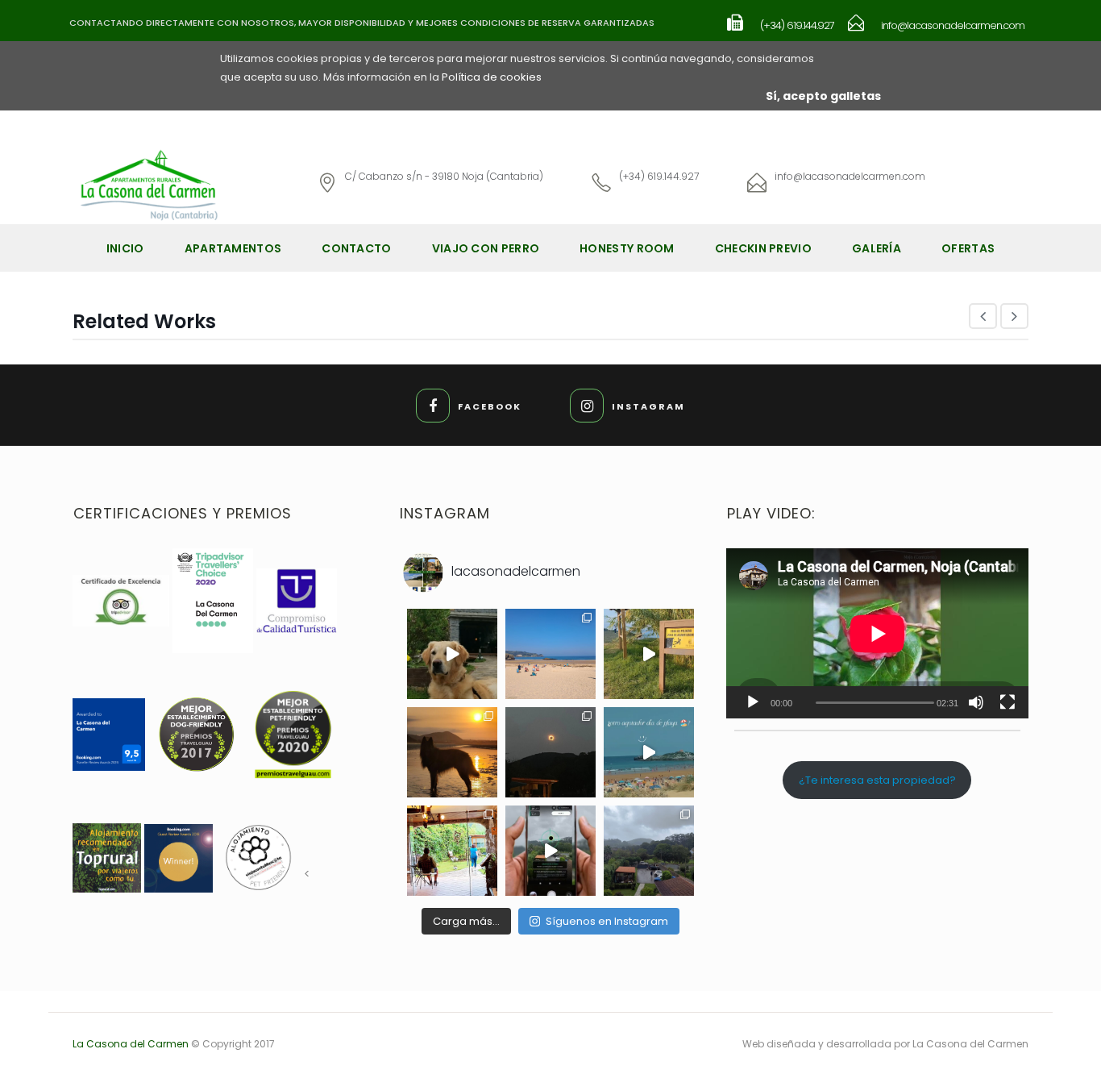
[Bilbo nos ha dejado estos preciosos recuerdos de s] (452, 654)
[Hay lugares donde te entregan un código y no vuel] (452, 851)
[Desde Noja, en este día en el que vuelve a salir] (550, 654)
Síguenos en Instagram (607, 921)
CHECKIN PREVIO (763, 248)
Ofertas (968, 248)
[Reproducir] (753, 702)
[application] (877, 633)
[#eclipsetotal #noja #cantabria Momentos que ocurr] (550, 752)
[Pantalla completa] (1007, 702)
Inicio (125, 248)
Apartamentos (233, 248)
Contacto (356, 248)
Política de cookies (492, 77)
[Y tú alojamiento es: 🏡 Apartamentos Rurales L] (649, 654)
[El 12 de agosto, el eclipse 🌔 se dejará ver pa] (550, 851)
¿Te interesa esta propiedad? (877, 780)
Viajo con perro (486, 248)
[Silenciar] (976, 702)
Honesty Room (627, 248)
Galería (876, 248)
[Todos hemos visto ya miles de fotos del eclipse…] (452, 752)
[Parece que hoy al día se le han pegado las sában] (649, 851)
